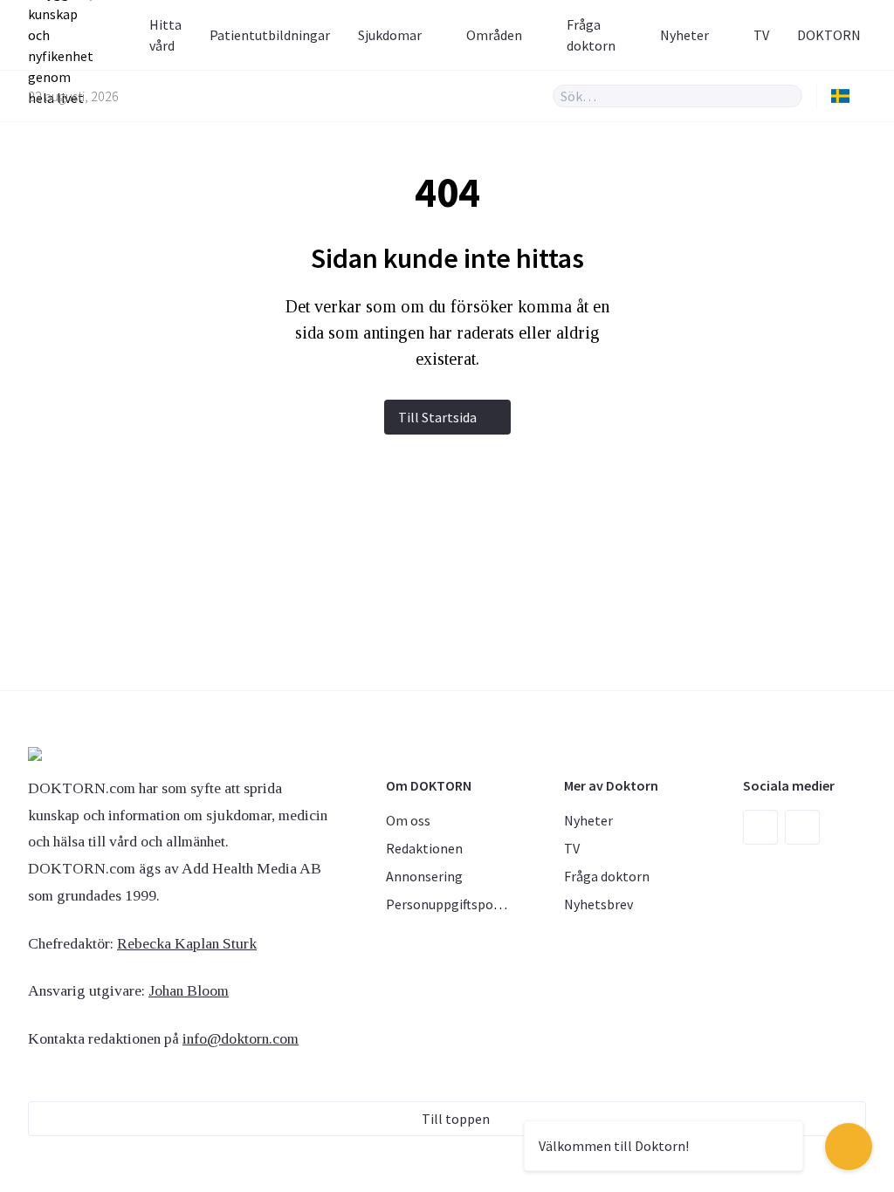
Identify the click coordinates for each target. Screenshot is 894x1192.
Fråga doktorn (591, 35)
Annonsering (424, 876)
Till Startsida (437, 417)
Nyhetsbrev (598, 904)
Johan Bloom (188, 990)
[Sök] (789, 96)
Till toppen (456, 1118)
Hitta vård (165, 35)
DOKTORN (829, 35)
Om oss (408, 820)
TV (761, 35)
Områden (494, 35)
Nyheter (684, 35)
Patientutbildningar (270, 35)
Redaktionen (424, 848)
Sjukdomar (390, 35)
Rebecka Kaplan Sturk (187, 943)
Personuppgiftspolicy (449, 904)
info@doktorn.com (240, 1038)
